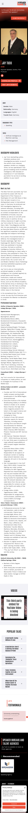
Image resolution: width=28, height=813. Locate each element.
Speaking (9, 125)
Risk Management (12, 141)
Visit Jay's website (9, 85)
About (4, 784)
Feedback (11, 784)
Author (2, 67)
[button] (1, 3)
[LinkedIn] (2, 75)
